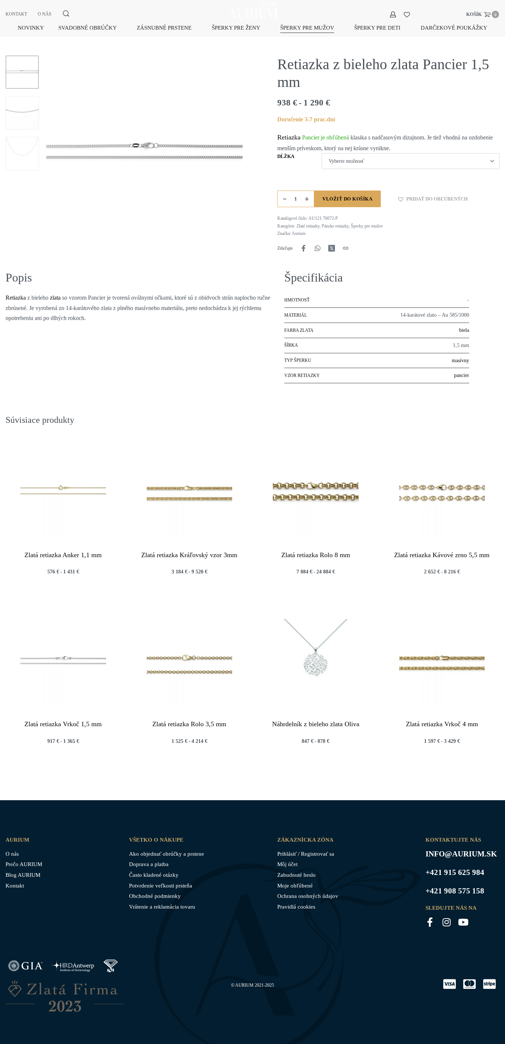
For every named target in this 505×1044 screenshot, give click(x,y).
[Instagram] (446, 922)
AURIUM (244, 985)
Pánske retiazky (335, 226)
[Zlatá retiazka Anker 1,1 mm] (63, 493)
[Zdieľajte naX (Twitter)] (331, 248)
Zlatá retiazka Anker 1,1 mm (63, 554)
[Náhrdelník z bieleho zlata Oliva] (316, 662)
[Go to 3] (22, 153)
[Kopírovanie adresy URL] (345, 248)
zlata (55, 297)
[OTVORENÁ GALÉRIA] (144, 153)
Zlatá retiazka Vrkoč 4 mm (442, 724)
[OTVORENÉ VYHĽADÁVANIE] (66, 13)
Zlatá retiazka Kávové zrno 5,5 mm (441, 554)
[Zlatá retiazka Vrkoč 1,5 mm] (63, 662)
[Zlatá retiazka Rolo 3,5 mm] (190, 662)
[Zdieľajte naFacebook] (303, 248)
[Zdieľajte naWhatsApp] (317, 248)
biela (464, 330)
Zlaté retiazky (307, 226)
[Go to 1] (22, 72)
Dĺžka (285, 156)
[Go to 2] (22, 112)
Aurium (298, 233)
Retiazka (289, 137)
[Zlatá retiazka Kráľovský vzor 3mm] (190, 493)
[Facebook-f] (430, 922)
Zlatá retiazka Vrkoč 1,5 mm (63, 724)
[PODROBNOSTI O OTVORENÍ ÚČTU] (393, 14)
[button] (432, 199)
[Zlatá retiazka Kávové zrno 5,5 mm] (442, 493)
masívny (460, 360)
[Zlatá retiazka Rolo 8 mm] (316, 493)
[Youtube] (463, 922)
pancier (461, 375)
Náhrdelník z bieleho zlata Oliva (315, 724)
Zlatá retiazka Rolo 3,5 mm (189, 724)
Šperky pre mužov (367, 226)
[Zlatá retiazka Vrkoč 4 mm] (442, 662)
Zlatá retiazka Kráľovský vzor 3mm (189, 554)
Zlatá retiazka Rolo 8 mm (315, 554)
